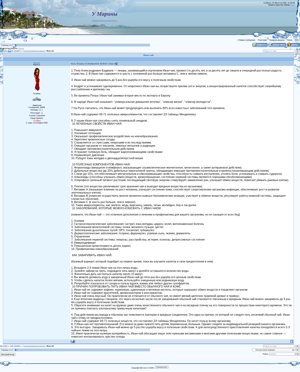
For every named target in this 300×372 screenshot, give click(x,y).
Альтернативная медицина (34, 51)
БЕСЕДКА (4, 51)
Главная (95, 20)
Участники (262, 40)
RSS (293, 5)
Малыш (21, 48)
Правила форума (277, 40)
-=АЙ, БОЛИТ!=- (16, 51)
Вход (115, 20)
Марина (36, 63)
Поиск (289, 40)
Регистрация (105, 20)
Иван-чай (50, 51)
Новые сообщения (247, 40)
